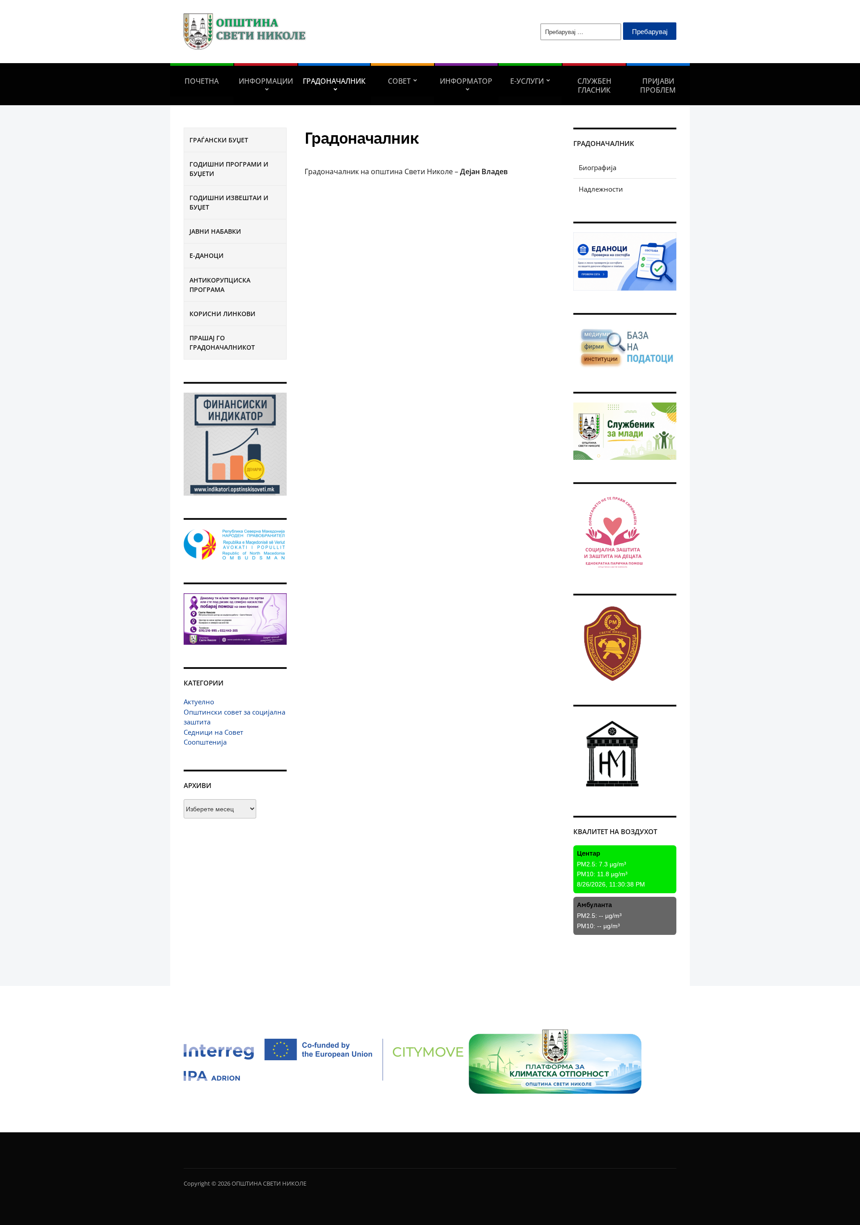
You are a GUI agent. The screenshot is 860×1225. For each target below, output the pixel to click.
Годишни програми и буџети (228, 169)
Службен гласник (594, 85)
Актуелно (199, 701)
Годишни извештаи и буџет (228, 202)
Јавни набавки (215, 231)
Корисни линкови (222, 313)
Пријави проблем (658, 85)
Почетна (202, 81)
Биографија (597, 167)
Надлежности (601, 188)
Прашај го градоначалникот (222, 342)
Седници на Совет (213, 732)
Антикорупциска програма (219, 285)
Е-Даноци (206, 255)
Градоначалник (334, 81)
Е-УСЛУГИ (527, 81)
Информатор (466, 81)
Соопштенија (205, 741)
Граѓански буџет (218, 140)
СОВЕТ (399, 81)
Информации (266, 81)
